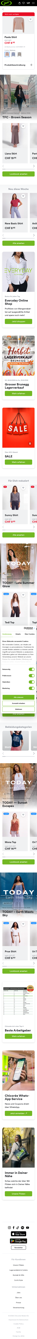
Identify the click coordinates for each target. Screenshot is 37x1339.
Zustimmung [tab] (7, 634)
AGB (18, 1328)
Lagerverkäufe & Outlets (18, 1270)
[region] (18, 98)
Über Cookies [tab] (30, 634)
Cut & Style (18, 1280)
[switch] (32, 675)
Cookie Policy (18, 1324)
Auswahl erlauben (18, 703)
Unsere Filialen (18, 1265)
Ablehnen (18, 709)
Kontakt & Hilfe (18, 1275)
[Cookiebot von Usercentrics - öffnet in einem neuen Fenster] (26, 628)
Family (18, 1332)
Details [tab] (18, 634)
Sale (5, 486)
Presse (18, 1303)
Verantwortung (18, 1308)
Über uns (18, 1298)
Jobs (18, 1293)
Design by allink (18, 1336)
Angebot (6, 594)
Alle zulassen (18, 697)
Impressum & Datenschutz (18, 1320)
